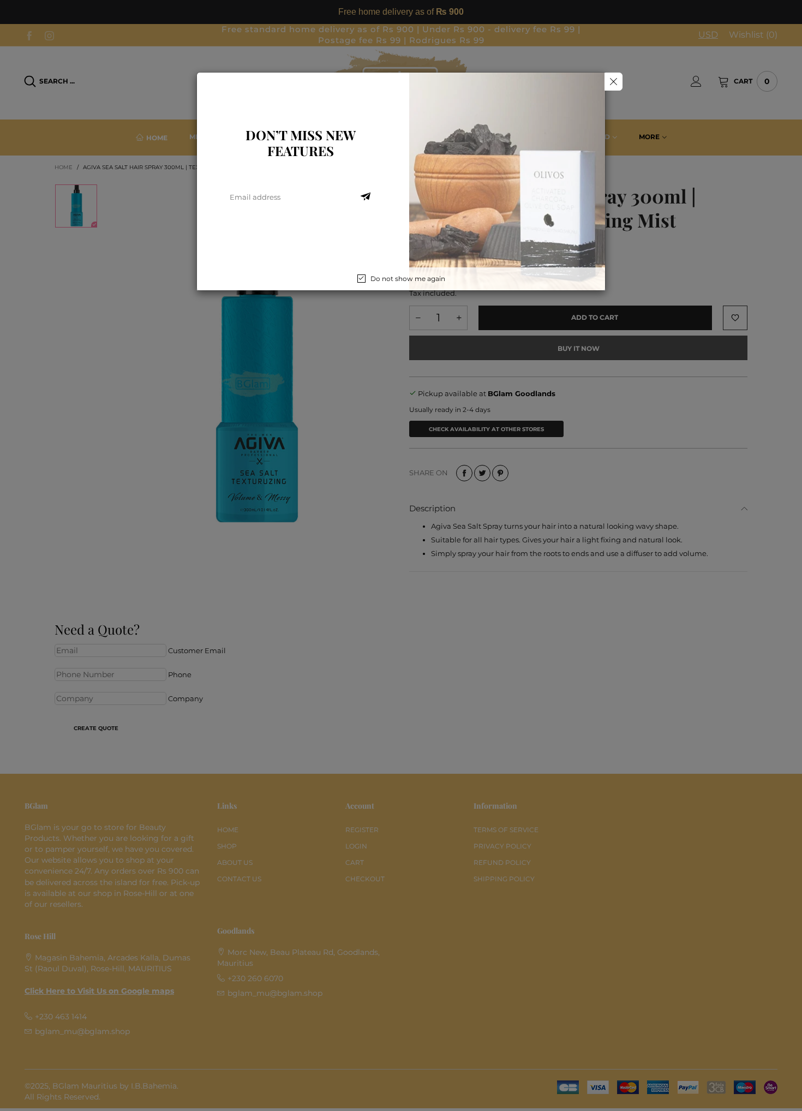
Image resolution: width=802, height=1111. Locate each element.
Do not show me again (407, 278)
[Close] (614, 82)
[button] (365, 197)
